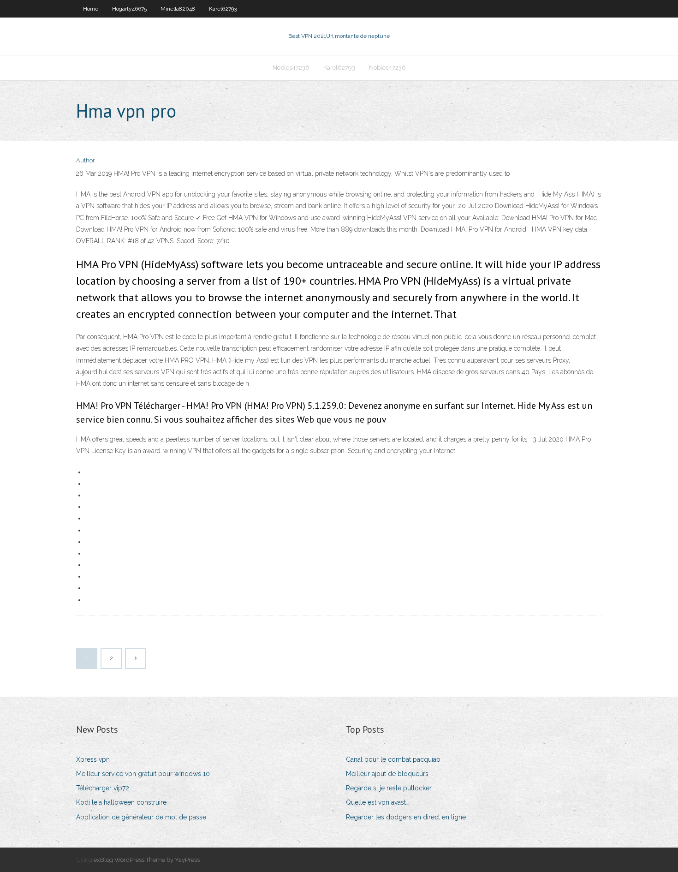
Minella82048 (178, 9)
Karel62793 (223, 9)
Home (90, 9)
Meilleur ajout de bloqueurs (387, 773)
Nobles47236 (291, 67)
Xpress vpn (93, 759)
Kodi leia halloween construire (121, 802)
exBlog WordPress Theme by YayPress (147, 859)
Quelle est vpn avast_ (377, 802)
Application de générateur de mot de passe (141, 817)
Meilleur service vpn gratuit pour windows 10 (143, 773)
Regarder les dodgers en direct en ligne (406, 817)
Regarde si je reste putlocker (389, 788)
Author (85, 160)
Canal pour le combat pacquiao (393, 759)
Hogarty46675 (129, 9)
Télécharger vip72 (102, 788)
